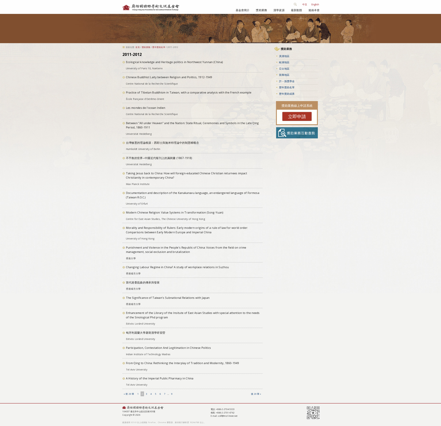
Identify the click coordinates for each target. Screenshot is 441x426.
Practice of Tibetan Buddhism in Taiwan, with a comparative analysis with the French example (188, 92)
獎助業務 (261, 10)
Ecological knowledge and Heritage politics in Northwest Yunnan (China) (174, 62)
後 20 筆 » (256, 393)
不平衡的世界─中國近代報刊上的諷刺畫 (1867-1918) (159, 158)
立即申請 (297, 116)
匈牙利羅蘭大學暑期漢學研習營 (145, 333)
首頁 (137, 47)
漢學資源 (279, 10)
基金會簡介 (243, 10)
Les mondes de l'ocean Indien (145, 108)
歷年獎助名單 (158, 47)
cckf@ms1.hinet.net (227, 415)
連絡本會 (314, 10)
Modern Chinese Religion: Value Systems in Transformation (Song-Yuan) (174, 212)
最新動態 (296, 10)
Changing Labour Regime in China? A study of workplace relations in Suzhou (177, 267)
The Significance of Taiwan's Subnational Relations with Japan (168, 298)
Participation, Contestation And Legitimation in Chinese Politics (168, 348)
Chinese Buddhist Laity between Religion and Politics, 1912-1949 (169, 77)
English (315, 4)
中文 (304, 4)
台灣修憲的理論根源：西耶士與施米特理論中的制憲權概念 (162, 143)
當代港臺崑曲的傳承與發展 (143, 282)
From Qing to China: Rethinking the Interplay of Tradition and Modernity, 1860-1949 (182, 363)
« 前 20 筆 (129, 393)
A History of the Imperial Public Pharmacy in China (159, 378)
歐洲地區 (284, 62)
